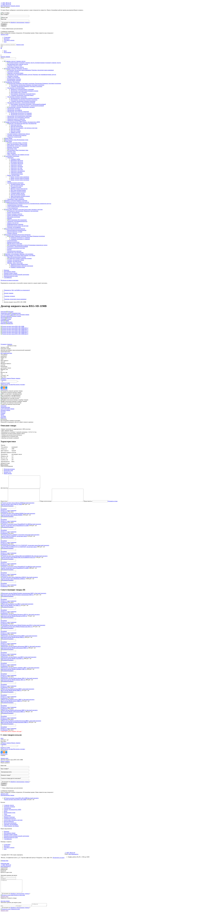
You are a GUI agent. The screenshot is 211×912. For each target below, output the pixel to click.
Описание (3, 311)
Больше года (7, 472)
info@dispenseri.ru (6, 6)
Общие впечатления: (46, 501)
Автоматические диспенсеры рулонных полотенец (25, 98)
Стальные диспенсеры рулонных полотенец (23, 101)
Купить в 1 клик (5, 383)
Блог (5, 41)
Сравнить (9, 344)
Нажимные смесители (17, 160)
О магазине (7, 37)
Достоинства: (4, 488)
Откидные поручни (16, 125)
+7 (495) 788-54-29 (6, 3)
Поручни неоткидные (17, 126)
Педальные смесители (17, 162)
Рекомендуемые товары (10, 273)
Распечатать (4, 389)
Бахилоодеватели (9, 821)
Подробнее (4, 509)
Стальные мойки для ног (18, 193)
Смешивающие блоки (17, 174)
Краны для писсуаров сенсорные (20, 179)
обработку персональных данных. (20, 22)
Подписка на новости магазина (9, 280)
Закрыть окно (4, 34)
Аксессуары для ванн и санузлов (13, 820)
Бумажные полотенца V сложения (20, 237)
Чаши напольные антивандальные (20, 196)
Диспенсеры (7, 808)
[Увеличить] (12, 326)
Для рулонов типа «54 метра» (19, 92)
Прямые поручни (15, 132)
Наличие (3, 317)
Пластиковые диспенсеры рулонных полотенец (24, 99)
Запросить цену (15, 909)
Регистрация (7, 52)
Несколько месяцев (9, 469)
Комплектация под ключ (11, 276)
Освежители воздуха (10, 818)
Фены (5, 811)
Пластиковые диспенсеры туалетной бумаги (23, 93)
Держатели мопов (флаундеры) (19, 264)
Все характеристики (6, 353)
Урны (5, 814)
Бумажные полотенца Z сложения (20, 239)
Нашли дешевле (5, 761)
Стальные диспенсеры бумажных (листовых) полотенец (26, 86)
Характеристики (5, 313)
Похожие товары (5, 316)
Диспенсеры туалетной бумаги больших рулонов (24, 91)
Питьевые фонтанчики (17, 197)
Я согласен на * (16, 893)
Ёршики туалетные (9, 817)
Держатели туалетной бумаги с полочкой (22, 89)
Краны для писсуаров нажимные (20, 177)
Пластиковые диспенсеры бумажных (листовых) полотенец (27, 85)
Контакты (6, 38)
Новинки (6, 270)
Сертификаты (8, 277)
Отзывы (3, 319)
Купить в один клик (19, 895)
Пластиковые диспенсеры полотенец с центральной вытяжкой (28, 104)
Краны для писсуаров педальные (20, 178)
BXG (2, 738)
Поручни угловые (16, 131)
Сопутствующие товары (7, 314)
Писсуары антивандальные (18, 190)
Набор (2, 320)
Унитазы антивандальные (18, 194)
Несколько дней (8, 470)
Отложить (3, 344)
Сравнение (13, 510)
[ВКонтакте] (2, 388)
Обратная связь (5, 863)
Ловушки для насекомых (11, 824)
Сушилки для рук (9, 805)
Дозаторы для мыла (9, 806)
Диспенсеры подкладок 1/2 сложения (21, 113)
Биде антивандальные (17, 185)
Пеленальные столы (9, 812)
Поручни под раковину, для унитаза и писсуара (24, 128)
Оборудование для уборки (11, 826)
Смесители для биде (16, 165)
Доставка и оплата (9, 40)
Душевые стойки (15, 159)
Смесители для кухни (17, 169)
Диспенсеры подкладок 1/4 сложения (21, 114)
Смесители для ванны (17, 166)
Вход (5, 51)
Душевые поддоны (16, 187)
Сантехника (7, 815)
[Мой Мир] (6, 388)
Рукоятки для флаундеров (18, 267)
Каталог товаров (5, 56)
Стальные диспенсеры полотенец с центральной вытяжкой (27, 105)
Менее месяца (8, 473)
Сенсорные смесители (17, 163)
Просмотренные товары (7, 795)
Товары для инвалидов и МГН (12, 809)
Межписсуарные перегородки (19, 188)
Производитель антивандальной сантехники (16, 274)
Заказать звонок (15, 6)
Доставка (3, 322)
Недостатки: (4, 501)
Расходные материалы (10, 823)
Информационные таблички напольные (22, 265)
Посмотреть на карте (58, 857)
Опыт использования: (7, 466)
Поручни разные (15, 129)
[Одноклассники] (4, 388)
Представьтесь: (88, 501)
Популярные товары (9, 271)
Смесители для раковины (18, 171)
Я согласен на (16, 22)
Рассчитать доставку (19, 384)
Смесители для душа (16, 168)
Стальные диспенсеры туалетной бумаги (22, 95)
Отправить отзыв (112, 501)
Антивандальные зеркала (18, 184)
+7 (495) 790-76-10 (6, 4)
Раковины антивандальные (18, 191)
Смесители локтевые (16, 172)
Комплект (3, 323)
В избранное (4, 512)
